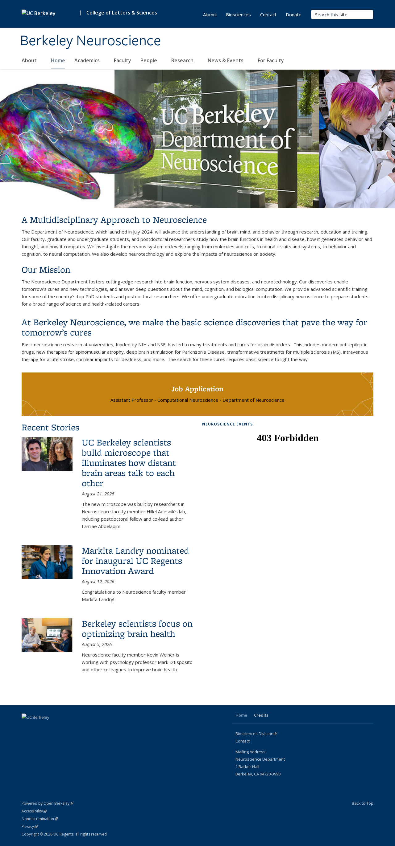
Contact (268, 14)
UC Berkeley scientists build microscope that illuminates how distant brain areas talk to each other (129, 462)
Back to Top (362, 803)
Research (183, 60)
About (30, 60)
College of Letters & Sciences (121, 12)
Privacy (30, 826)
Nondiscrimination (40, 818)
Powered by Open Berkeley (47, 803)
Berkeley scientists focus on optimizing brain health (137, 628)
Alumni (210, 14)
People (149, 60)
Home (58, 60)
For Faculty (271, 60)
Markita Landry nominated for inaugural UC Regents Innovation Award (135, 560)
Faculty (122, 60)
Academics (87, 60)
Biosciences (238, 14)
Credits (261, 715)
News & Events (226, 60)
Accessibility (34, 811)
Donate (293, 14)
